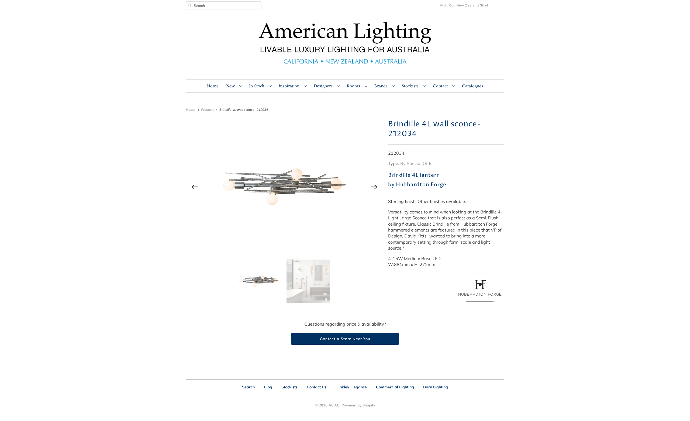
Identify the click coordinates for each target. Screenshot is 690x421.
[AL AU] (345, 46)
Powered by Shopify (358, 405)
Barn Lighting (435, 387)
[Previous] (195, 187)
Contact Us (316, 387)
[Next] (374, 187)
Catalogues (472, 86)
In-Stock (257, 86)
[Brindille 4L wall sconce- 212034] (284, 186)
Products (208, 110)
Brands (381, 86)
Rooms (354, 86)
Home (213, 86)
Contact (441, 86)
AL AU (334, 405)
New (231, 86)
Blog (268, 387)
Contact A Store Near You (345, 339)
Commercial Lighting (395, 387)
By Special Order (417, 163)
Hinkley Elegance (351, 387)
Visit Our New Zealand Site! (464, 5)
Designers (324, 86)
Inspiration (290, 86)
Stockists (411, 86)
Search (248, 387)
